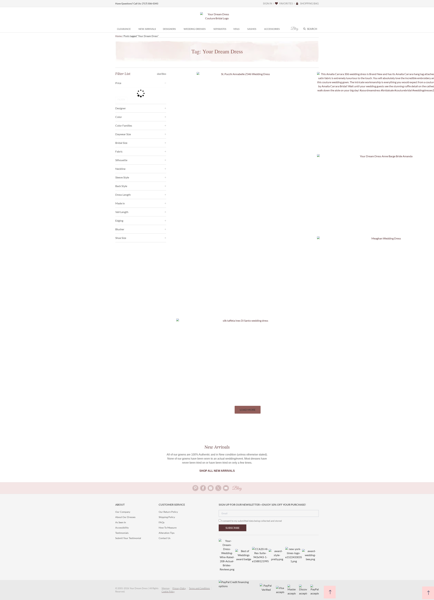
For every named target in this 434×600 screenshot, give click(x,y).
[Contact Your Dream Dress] (226, 488)
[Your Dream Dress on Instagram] (211, 488)
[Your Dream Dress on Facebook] (203, 488)
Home (118, 36)
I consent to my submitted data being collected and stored (251, 520)
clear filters (161, 73)
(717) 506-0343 (150, 3)
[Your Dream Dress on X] (218, 488)
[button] (248, 410)
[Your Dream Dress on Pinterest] (195, 488)
